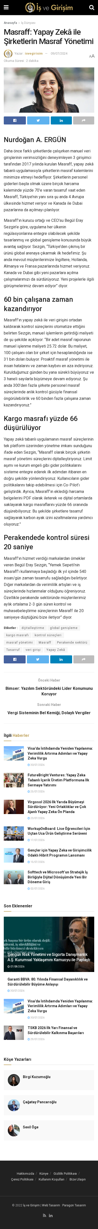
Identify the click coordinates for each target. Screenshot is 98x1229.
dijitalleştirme (33, 628)
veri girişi (33, 650)
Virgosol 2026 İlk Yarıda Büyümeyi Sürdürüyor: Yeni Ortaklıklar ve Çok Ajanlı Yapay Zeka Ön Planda (57, 807)
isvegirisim (34, 53)
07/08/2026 (17, 966)
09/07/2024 (59, 53)
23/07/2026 (37, 818)
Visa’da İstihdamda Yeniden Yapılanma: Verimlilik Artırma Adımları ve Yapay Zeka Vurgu (60, 753)
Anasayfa (10, 23)
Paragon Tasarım (74, 1205)
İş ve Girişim (31, 1205)
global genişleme (64, 628)
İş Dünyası (28, 23)
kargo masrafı (17, 635)
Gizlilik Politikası (65, 1173)
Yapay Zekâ (55, 650)
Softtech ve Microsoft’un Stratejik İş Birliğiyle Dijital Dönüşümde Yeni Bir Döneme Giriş (58, 877)
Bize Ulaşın (78, 1179)
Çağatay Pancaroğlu (40, 1102)
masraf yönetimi (19, 642)
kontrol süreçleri (48, 635)
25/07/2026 (37, 791)
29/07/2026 (37, 1039)
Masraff (45, 642)
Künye (43, 1173)
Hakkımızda (25, 1173)
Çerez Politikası (22, 1179)
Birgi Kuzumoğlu (37, 1077)
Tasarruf (13, 650)
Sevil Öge (30, 1127)
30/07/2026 (37, 765)
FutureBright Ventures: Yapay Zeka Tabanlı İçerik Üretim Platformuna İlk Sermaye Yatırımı (58, 780)
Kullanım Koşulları (51, 1179)
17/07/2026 (37, 840)
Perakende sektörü (72, 642)
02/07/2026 (37, 888)
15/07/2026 (37, 862)
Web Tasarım (51, 1205)
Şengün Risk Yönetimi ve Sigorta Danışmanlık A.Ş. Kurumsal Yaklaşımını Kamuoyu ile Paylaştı (49, 957)
